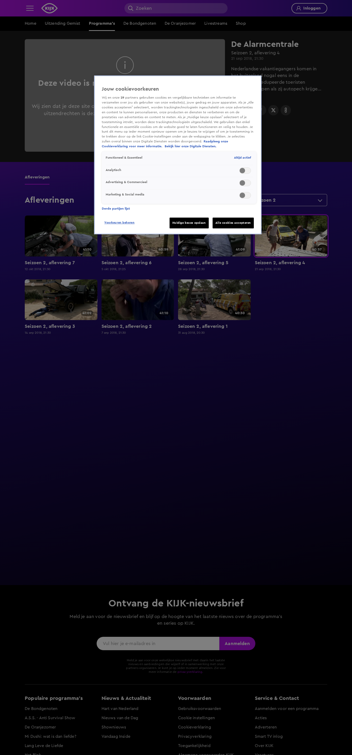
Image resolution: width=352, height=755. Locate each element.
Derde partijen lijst (116, 208)
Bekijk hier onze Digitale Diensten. (190, 146)
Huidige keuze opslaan (189, 222)
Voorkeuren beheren (119, 222)
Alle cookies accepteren (233, 222)
